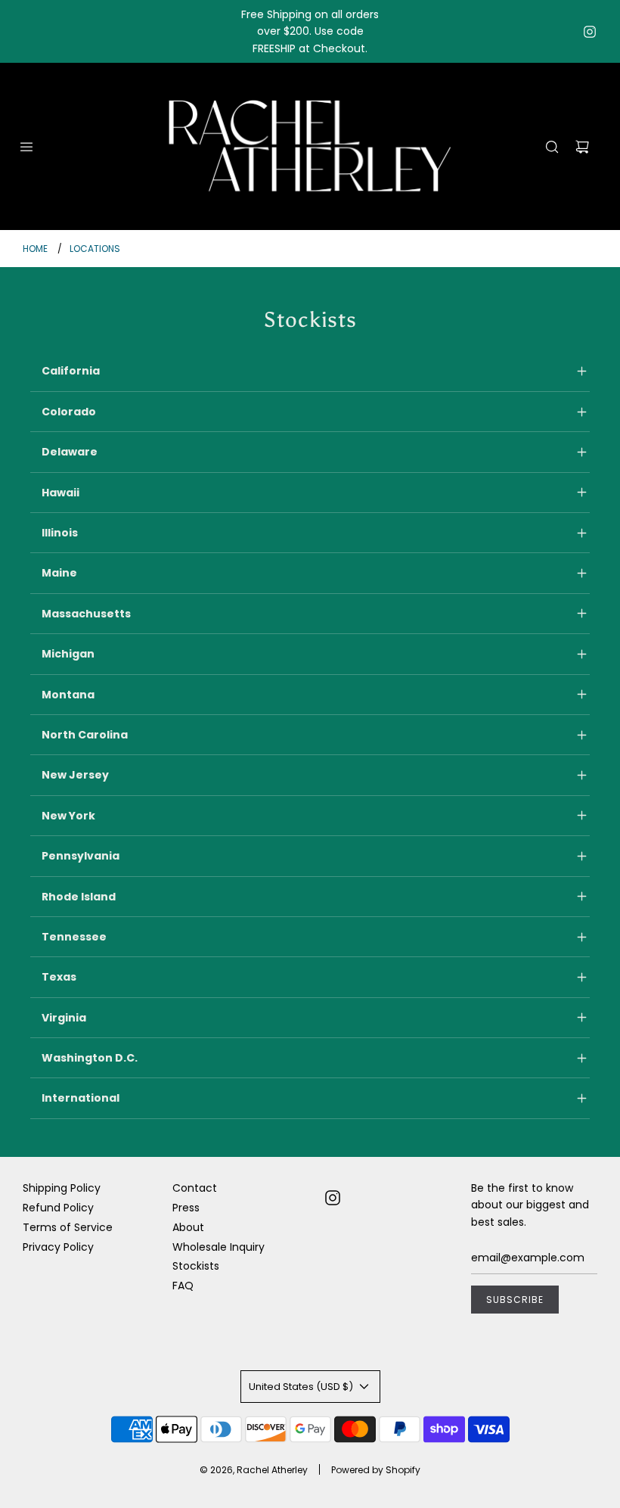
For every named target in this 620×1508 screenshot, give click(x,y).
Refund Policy (58, 1207)
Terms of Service (68, 1227)
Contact (194, 1188)
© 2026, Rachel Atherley (254, 1469)
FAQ (183, 1285)
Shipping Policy (62, 1188)
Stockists (195, 1265)
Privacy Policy (58, 1247)
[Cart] (582, 146)
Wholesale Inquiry (218, 1247)
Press (186, 1207)
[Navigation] (26, 147)
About (188, 1227)
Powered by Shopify (375, 1469)
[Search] (552, 146)
